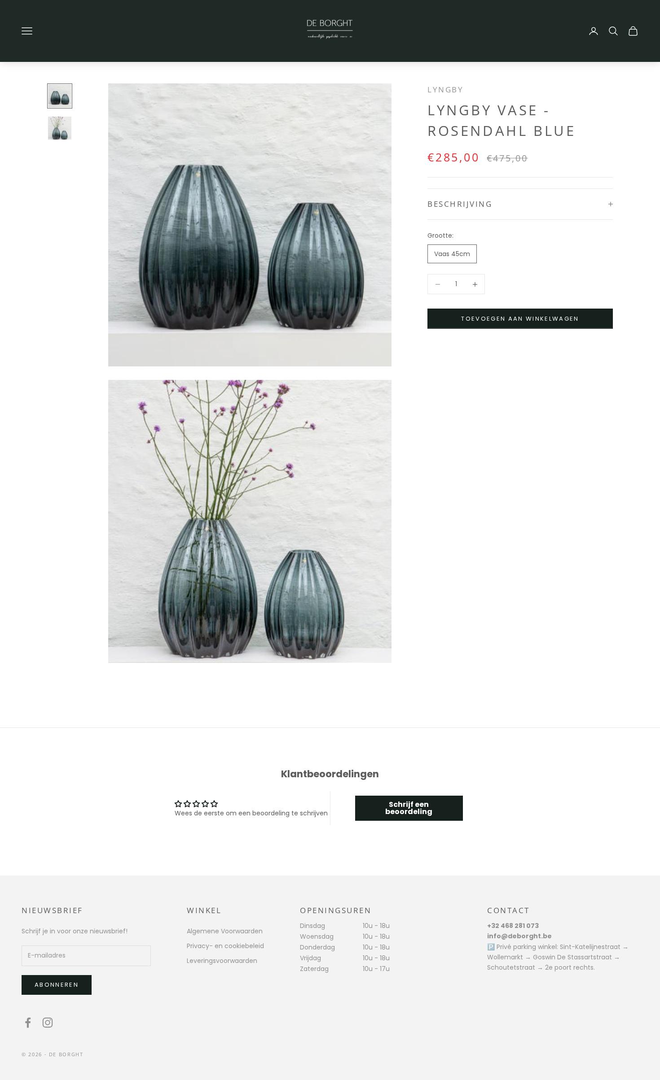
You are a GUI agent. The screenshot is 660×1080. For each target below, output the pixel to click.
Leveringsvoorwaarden (222, 960)
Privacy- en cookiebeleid (225, 945)
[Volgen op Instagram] (47, 1022)
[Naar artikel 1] (59, 96)
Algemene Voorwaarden (225, 931)
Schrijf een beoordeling (408, 808)
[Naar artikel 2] (59, 128)
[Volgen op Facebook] (28, 1022)
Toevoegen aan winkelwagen (520, 318)
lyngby (445, 89)
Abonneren (57, 984)
